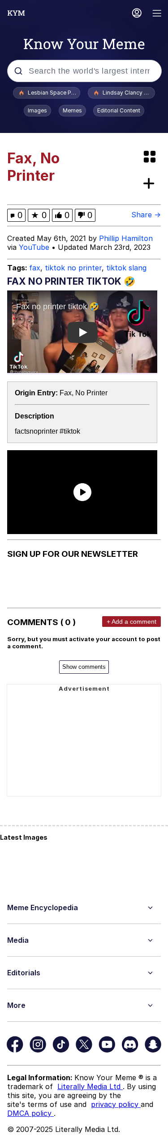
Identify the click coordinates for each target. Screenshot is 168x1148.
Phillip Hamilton (126, 238)
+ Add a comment (131, 621)
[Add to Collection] (150, 184)
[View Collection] (150, 157)
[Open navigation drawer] (157, 14)
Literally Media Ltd (90, 1086)
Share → (146, 214)
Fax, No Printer (84, 393)
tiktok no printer (73, 267)
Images (37, 110)
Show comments (84, 666)
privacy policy (116, 1104)
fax (34, 267)
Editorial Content (118, 110)
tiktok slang (126, 267)
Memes (72, 110)
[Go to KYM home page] (16, 12)
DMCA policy (30, 1113)
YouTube (34, 247)
